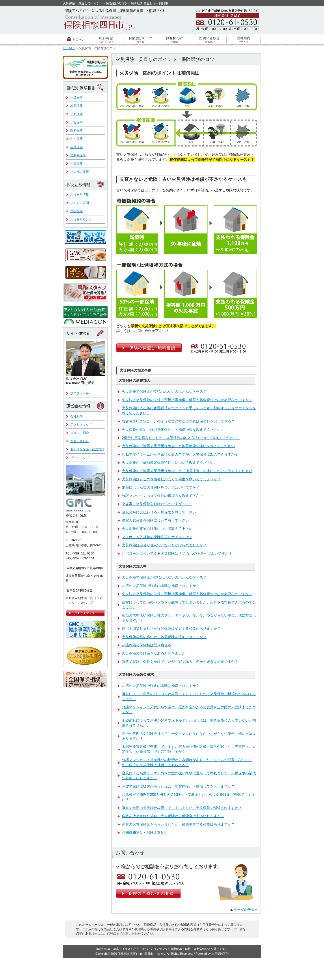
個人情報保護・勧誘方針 (87, 449)
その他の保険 (79, 171)
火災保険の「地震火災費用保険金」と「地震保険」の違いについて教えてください (187, 471)
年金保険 (76, 147)
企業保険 (76, 163)
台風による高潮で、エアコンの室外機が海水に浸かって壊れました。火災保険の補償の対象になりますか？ (189, 775)
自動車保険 (78, 155)
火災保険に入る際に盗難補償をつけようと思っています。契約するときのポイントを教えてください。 (189, 410)
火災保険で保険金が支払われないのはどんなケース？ (164, 391)
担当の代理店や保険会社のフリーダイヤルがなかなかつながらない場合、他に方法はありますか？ (189, 617)
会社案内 (76, 416)
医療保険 (76, 130)
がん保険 (76, 138)
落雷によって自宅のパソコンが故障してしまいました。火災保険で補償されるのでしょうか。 (189, 604)
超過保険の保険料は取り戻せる (146, 645)
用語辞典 (76, 211)
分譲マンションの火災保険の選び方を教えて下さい (162, 496)
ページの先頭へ (246, 909)
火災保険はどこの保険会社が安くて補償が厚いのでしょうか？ (171, 479)
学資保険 (76, 122)
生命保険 (76, 114)
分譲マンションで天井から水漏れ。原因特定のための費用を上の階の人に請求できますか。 (189, 709)
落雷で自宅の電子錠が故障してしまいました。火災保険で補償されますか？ (182, 808)
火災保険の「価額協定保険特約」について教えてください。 (169, 462)
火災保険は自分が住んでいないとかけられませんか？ (164, 545)
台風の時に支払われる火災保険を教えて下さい (159, 512)
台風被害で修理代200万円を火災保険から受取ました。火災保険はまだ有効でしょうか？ (188, 797)
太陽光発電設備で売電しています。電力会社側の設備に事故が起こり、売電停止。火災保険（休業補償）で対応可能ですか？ (189, 749)
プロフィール (79, 393)
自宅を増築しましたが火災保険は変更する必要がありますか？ (171, 628)
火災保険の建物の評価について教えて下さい (157, 528)
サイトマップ (79, 457)
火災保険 (76, 97)
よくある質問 (79, 203)
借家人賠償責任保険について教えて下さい (155, 520)
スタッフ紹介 (79, 432)
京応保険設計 (220, 953)
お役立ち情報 (79, 194)
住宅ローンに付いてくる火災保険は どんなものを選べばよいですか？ (177, 553)
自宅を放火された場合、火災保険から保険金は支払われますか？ (173, 816)
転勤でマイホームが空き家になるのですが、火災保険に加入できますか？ (180, 454)
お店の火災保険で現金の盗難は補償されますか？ (160, 586)
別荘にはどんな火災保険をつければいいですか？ (160, 487)
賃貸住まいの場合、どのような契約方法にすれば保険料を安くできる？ (178, 421)
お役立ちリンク (81, 219)
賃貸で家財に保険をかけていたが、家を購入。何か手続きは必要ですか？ (180, 662)
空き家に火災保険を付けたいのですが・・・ (157, 504)
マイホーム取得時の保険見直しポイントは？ (157, 537)
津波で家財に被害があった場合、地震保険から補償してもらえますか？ (178, 786)
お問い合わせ (79, 441)
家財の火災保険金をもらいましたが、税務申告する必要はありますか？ (178, 824)
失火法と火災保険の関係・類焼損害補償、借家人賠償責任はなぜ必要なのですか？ (187, 400)
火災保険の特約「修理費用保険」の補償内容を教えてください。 (173, 430)
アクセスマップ (81, 424)
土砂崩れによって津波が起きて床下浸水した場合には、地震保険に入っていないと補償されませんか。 (189, 722)
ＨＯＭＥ (69, 48)
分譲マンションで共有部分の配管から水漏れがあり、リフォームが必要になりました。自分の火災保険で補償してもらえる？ (187, 762)
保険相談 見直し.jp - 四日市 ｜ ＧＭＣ (142, 953)
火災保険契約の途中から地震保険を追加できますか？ (164, 637)
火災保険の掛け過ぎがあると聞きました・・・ (159, 653)
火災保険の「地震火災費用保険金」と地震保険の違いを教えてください (178, 446)
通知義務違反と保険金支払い (145, 832)
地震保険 (76, 105)
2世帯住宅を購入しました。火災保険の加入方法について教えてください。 (181, 438)
